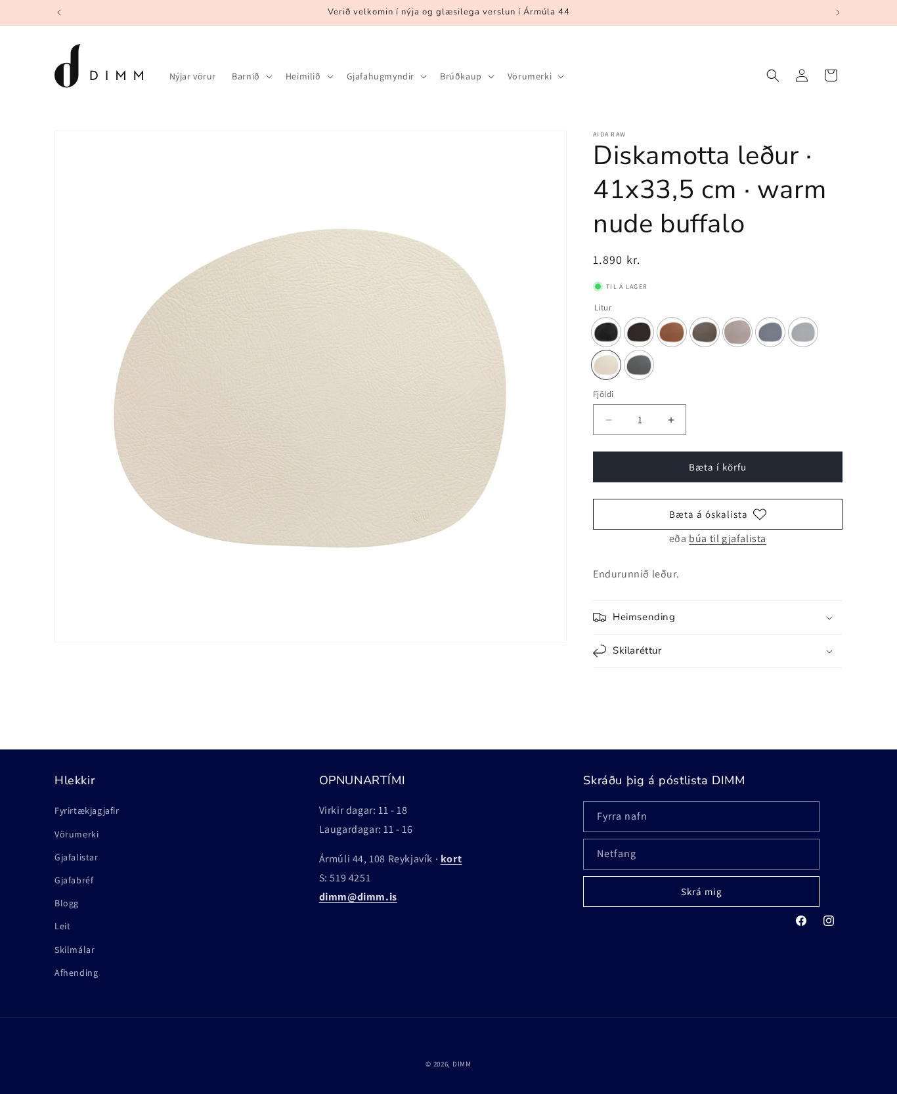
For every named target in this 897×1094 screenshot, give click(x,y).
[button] (251, 76)
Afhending (76, 972)
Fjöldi (603, 394)
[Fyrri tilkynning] (59, 12)
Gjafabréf (74, 880)
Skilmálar (75, 950)
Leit (62, 926)
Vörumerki (76, 834)
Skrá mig (701, 891)
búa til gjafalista (727, 538)
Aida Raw (609, 134)
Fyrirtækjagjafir (87, 810)
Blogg (67, 903)
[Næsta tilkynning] (837, 12)
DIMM (461, 1063)
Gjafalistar (76, 857)
